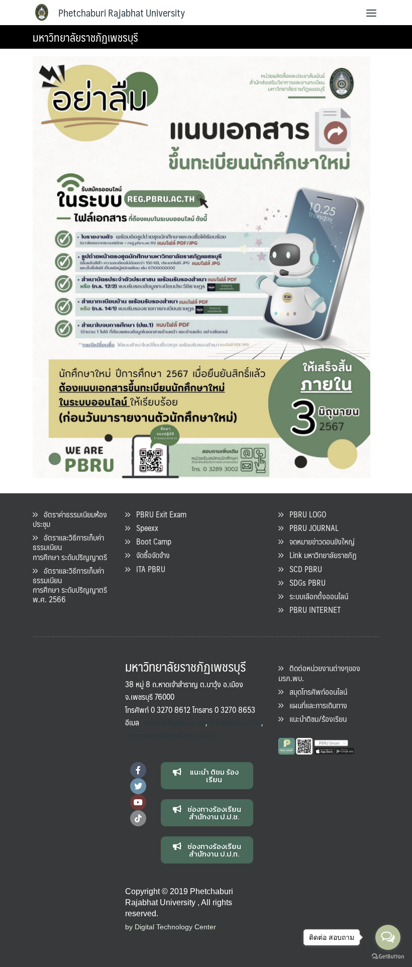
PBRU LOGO (304, 514)
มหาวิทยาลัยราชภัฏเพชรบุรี (85, 37)
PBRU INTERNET (312, 609)
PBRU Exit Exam (158, 514)
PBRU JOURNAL (311, 527)
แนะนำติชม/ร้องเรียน (315, 718)
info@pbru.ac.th (234, 722)
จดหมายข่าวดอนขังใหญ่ (319, 541)
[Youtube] (138, 802)
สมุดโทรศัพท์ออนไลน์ (315, 691)
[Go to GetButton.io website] (388, 956)
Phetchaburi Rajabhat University (121, 12)
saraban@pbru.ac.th (174, 722)
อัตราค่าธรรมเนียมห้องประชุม (70, 518)
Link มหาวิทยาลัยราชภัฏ (320, 555)
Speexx (144, 527)
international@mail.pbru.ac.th (170, 735)
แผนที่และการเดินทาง (315, 705)
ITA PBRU (147, 569)
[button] (207, 775)
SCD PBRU (302, 569)
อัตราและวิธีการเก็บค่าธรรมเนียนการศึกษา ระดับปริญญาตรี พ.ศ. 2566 (70, 585)
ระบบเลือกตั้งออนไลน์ (315, 596)
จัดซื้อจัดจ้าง (150, 555)
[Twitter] (138, 786)
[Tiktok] (138, 818)
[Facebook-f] (138, 770)
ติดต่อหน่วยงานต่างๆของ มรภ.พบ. (319, 672)
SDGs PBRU (304, 582)
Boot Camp (150, 541)
